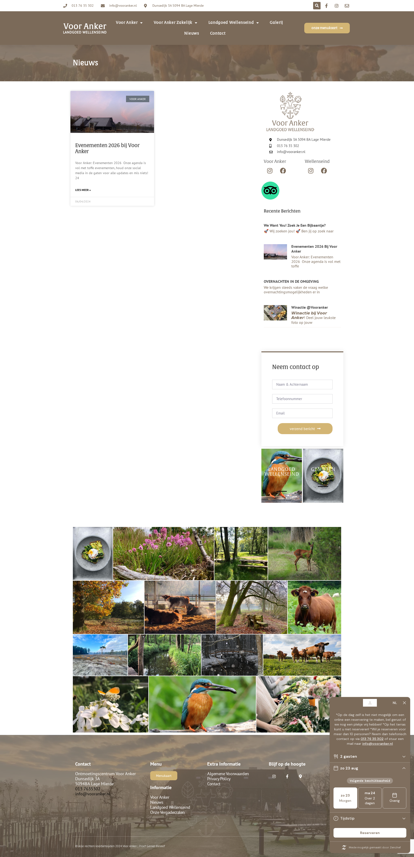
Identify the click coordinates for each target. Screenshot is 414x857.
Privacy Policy (218, 778)
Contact (218, 33)
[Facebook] (283, 171)
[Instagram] (270, 171)
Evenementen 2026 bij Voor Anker (314, 248)
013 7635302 (87, 789)
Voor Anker (159, 797)
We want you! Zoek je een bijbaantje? (295, 225)
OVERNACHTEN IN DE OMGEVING (291, 281)
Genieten (323, 469)
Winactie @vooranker (309, 307)
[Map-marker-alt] (300, 776)
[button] (317, 5)
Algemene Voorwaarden (228, 773)
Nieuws (191, 33)
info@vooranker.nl (92, 794)
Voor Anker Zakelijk (173, 22)
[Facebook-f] (287, 776)
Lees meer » (83, 190)
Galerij (276, 22)
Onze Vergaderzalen (167, 812)
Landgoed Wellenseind (231, 22)
